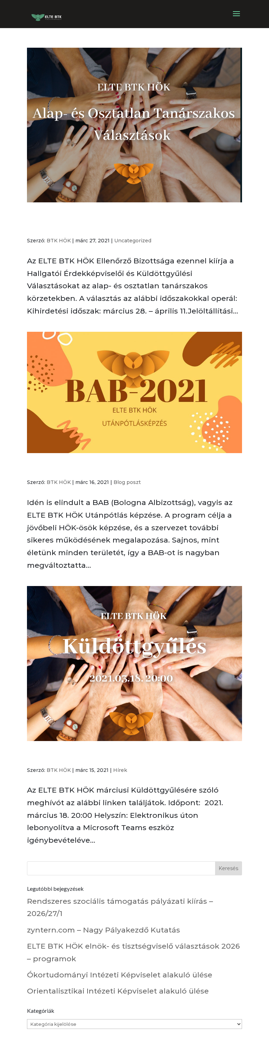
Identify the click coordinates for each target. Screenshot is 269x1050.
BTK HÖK (59, 240)
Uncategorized (132, 240)
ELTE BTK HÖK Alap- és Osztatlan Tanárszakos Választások (120, 222)
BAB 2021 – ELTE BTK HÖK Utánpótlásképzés (119, 468)
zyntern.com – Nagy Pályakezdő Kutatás (103, 930)
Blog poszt (127, 482)
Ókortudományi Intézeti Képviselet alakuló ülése (119, 974)
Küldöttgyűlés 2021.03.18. (79, 756)
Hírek (120, 770)
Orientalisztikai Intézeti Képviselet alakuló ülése (118, 991)
